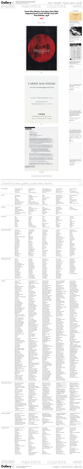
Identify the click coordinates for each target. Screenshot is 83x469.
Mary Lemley (58, 260)
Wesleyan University (73, 420)
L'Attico (43, 342)
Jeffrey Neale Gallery (46, 314)
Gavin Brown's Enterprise (32, 368)
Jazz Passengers (45, 231)
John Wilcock (44, 270)
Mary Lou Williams (59, 242)
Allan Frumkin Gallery (18, 310)
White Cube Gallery (73, 357)
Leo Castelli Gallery (45, 354)
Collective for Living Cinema (33, 431)
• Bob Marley (78, 162)
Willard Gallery (72, 359)
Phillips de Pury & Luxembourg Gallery (61, 335)
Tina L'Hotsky (72, 254)
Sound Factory (58, 448)
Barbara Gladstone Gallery (19, 349)
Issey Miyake (30, 272)
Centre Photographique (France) (20, 404)
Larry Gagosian (45, 275)
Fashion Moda (30, 331)
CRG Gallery (30, 299)
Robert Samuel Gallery (60, 356)
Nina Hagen (58, 250)
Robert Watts (58, 278)
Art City (16, 337)
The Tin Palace (72, 440)
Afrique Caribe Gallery (19, 303)
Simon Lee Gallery (73, 287)
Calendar (30, 207)
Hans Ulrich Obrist (31, 265)
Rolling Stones (72, 229)
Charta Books (17, 449)
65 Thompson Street (18, 288)
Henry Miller (30, 269)
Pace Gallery (58, 318)
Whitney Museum (73, 410)
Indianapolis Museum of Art (33, 405)
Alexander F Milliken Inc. (19, 309)
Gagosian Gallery (31, 351)
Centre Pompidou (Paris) (19, 405)
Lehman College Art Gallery (33, 417)
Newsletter (57, 3)
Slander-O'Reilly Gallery (74, 291)
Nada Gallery (58, 300)
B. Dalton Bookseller (18, 435)
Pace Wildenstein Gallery (60, 319)
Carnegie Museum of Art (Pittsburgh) (19, 401)
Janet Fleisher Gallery (46, 309)
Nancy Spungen (59, 247)
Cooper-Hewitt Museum (19, 410)
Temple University (59, 416)
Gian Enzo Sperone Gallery (33, 371)
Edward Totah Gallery (32, 322)
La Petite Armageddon (32, 226)
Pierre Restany (58, 275)
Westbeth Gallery (73, 355)
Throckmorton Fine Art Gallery (75, 325)
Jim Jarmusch (44, 263)
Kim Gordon (44, 246)
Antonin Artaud (17, 267)
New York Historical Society (61, 409)
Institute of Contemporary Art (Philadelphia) (33, 407)
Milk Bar (43, 225)
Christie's (16, 407)
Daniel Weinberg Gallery (32, 305)
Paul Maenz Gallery (59, 328)
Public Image (58, 435)
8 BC (15, 216)
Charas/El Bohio (17, 448)
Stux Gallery (72, 309)
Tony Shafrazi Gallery (73, 331)
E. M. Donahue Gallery (32, 320)
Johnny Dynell (44, 242)
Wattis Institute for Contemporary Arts (73, 419)
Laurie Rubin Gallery (45, 349)
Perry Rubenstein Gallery (60, 331)
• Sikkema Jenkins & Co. (78, 64)
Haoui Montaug (31, 266)
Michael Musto (58, 264)
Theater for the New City (74, 441)
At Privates (16, 434)
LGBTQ (43, 201)
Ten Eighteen (58, 225)
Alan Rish (16, 261)
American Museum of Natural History (20, 388)
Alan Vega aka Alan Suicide (20, 236)
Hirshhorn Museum (31, 401)
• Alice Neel (71, 117)
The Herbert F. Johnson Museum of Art (61, 419)
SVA (43, 424)
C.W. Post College (18, 416)
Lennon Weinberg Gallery (46, 352)
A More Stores (17, 195)
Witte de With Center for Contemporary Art (74, 363)
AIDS (15, 197)
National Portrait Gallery (60, 302)
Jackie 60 (30, 222)
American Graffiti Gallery (19, 317)
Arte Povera (17, 191)
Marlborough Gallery (46, 377)
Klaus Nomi (44, 247)
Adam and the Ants (18, 231)
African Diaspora (18, 196)
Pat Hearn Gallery (59, 323)
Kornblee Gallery (45, 337)
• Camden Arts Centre (72, 39)
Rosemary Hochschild (73, 231)
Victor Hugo (72, 272)
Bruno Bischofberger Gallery (20, 370)
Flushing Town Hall (31, 446)
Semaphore (58, 375)
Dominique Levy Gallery (32, 313)
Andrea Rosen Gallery (18, 324)
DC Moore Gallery (31, 310)
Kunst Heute (44, 436)
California (30, 195)
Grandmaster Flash (31, 249)
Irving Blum (30, 271)
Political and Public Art (73, 195)
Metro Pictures (44, 439)
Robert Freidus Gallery (60, 352)
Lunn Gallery (44, 366)
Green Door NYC (31, 454)
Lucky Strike (44, 221)
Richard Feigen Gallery (60, 348)
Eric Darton (30, 261)
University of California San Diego (60, 424)
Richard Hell (58, 254)
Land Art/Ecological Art (46, 191)
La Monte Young (45, 250)
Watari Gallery (72, 354)
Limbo (43, 218)
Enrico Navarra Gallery (32, 328)
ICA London (30, 404)
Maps (43, 207)
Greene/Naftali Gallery (32, 376)
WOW (71, 453)
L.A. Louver (44, 344)
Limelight (43, 220)
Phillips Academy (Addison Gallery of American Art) (47, 416)
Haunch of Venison (45, 283)
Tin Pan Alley (72, 217)
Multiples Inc (58, 298)
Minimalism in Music (59, 195)
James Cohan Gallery (46, 306)
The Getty (71, 404)
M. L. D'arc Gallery (45, 368)
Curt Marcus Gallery (32, 301)
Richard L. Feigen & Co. (60, 350)
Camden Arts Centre (18, 398)
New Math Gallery (59, 308)
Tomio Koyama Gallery (74, 330)
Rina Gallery (58, 351)
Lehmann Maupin (45, 350)
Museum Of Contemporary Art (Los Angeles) (61, 385)
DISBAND (30, 233)
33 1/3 (16, 284)
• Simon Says (71, 88)
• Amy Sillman (71, 64)
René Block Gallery (59, 345)
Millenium (44, 440)
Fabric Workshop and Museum (33, 387)
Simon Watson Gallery (73, 288)
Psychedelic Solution (59, 342)
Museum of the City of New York (61, 397)
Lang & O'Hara (45, 347)
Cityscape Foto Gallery (32, 295)
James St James (45, 229)
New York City (58, 198)
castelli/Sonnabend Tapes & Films (33, 284)
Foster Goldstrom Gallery (32, 338)
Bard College (17, 414)
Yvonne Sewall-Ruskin (73, 273)
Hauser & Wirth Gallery (46, 285)
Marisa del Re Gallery (46, 376)
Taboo (71, 242)
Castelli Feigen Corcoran (32, 280)
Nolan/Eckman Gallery (60, 311)
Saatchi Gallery (58, 365)
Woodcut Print (72, 208)
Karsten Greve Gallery (46, 330)
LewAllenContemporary (46, 357)
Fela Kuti (29, 242)
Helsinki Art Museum (32, 400)
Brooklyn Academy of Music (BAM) (19, 369)
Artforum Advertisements (19, 210)
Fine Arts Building (31, 334)
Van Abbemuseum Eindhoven (75, 406)
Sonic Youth (72, 237)
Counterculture (31, 199)
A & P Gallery (17, 295)
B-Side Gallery (17, 346)
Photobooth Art (44, 208)
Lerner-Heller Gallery (46, 355)
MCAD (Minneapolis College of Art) (33, 420)
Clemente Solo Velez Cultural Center (33, 428)
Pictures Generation (73, 188)
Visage (71, 222)
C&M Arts (16, 443)
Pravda (57, 433)
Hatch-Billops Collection (46, 430)
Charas (29, 289)
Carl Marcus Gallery (18, 378)
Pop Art (71, 189)
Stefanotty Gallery (73, 302)
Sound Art (57, 211)
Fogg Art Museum (31, 388)
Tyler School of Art (59, 421)
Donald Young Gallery (32, 314)
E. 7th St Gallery (31, 319)
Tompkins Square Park (73, 444)
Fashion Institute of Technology (20, 423)
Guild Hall (30, 398)
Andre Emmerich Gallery (19, 323)
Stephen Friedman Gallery (74, 306)
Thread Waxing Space (74, 442)
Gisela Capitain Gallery (32, 372)
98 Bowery (78, 466)
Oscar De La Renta (59, 269)
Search (72, 3)
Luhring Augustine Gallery (46, 365)
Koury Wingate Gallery (46, 338)
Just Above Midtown (45, 328)
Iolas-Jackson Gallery (46, 297)
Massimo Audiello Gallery (60, 280)
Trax (70, 446)
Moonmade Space (45, 441)
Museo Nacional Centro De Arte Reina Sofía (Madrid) (47, 405)
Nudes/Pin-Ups (58, 201)
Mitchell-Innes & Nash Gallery (61, 291)
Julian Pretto (44, 326)
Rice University (44, 418)
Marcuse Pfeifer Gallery (46, 371)
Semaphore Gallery (59, 377)
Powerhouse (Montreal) (60, 432)
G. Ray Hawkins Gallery (32, 349)
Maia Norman (44, 278)
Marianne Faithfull (59, 238)
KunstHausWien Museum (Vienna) (46, 386)
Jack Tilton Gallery (45, 305)
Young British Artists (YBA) (74, 192)
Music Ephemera (59, 196)
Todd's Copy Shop (73, 443)
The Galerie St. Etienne (74, 313)
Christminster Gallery (32, 292)
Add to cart (71, 140)
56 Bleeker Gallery (18, 287)
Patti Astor (57, 272)
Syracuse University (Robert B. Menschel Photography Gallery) (61, 414)
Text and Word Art (73, 191)
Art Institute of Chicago (19, 413)
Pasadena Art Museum (74, 385)
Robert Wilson (72, 258)
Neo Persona (58, 305)
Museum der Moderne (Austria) (47, 408)
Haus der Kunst (45, 284)
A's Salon (16, 297)
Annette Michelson (18, 265)
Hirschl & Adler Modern (46, 291)
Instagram (56, 466)
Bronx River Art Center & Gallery (20, 366)
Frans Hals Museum (31, 392)
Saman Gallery (58, 369)
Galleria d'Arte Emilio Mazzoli (33, 358)
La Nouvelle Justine (31, 225)
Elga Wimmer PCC (31, 323)
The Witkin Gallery (73, 320)
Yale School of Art (73, 424)
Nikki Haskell (58, 267)
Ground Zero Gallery (32, 378)
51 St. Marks (17, 285)
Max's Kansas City (45, 223)
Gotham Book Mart (31, 453)
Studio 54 (57, 224)
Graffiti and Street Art (46, 188)
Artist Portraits (17, 200)
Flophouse (30, 445)
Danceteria (30, 217)
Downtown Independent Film (33, 202)
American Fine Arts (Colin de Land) (20, 316)
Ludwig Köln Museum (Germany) (46, 394)
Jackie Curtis (30, 254)
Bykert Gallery (17, 373)
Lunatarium (44, 438)
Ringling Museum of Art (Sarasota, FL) (74, 392)
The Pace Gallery (73, 319)
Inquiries (66, 3)
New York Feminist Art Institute (47, 447)
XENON (71, 224)
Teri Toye (71, 246)
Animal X (16, 237)
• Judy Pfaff (79, 135)
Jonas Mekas (44, 271)
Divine (29, 234)
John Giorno (44, 266)
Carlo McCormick (18, 272)
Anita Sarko (17, 238)
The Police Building (73, 437)
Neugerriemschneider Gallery (61, 306)
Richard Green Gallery (60, 349)
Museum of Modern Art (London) (60, 394)
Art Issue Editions (18, 338)
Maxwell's (44, 224)
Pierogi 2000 (58, 338)
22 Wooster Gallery (18, 283)
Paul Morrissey (58, 273)
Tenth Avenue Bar (59, 452)
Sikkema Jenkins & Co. (73, 286)
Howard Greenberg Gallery (47, 295)
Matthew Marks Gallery (60, 282)
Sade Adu (71, 235)
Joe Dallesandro (45, 234)
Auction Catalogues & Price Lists (20, 212)
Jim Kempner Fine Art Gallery (47, 315)
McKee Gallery (58, 286)
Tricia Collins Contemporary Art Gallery (75, 333)
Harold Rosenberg (31, 267)
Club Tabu (30, 216)
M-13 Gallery (44, 367)
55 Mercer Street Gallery (19, 286)
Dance (29, 200)
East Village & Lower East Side (33, 204)
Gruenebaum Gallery (32, 380)
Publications (31, 6)
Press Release (58, 207)
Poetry (57, 204)
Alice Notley (17, 262)
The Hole (71, 431)
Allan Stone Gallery (18, 311)
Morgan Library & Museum (47, 403)
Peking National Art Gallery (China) (74, 387)
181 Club (16, 217)
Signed (57, 210)
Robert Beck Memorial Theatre (61, 442)
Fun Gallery (30, 348)
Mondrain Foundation (46, 402)
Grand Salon (30, 374)
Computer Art (30, 198)
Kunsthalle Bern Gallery (46, 340)
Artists (77, 6)
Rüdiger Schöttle (59, 364)
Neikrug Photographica (60, 304)
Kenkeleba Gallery (45, 331)
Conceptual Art (17, 192)
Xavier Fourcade (72, 368)
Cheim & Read (30, 290)
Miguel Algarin (58, 266)
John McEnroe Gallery (46, 319)
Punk (70, 196)
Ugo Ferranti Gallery (73, 339)
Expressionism (30, 189)
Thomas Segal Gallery (73, 324)
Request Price (71, 24)
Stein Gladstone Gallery (74, 303)
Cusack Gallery (31, 302)
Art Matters (17, 432)
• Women (70, 65)
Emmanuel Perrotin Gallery (33, 326)
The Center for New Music (60, 453)
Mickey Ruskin (58, 265)
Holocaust (44, 199)
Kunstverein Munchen (46, 389)
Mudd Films (44, 442)
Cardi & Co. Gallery (18, 376)
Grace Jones (30, 247)
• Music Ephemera (72, 163)
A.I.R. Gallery (17, 298)
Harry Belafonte (31, 250)
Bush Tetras (17, 254)
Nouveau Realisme (59, 188)
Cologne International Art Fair (33, 433)
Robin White (72, 260)
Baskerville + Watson (18, 354)
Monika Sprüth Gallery (60, 296)
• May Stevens (76, 137)
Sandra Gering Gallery (60, 372)
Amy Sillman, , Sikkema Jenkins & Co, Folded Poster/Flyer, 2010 (75, 62)
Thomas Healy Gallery (73, 323)
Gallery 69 (30, 361)
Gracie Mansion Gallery (32, 373)
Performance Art (59, 192)
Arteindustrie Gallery (18, 342)
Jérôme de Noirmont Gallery (47, 329)
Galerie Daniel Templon (32, 355)
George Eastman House (32, 393)
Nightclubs (58, 199)
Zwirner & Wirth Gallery (74, 377)
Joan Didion (44, 264)
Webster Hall (72, 223)
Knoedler (43, 335)
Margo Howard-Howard (60, 237)
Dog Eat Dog (30, 236)
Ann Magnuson (17, 240)
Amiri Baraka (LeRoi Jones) (19, 264)
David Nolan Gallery (32, 307)
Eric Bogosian (30, 238)
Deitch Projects (31, 311)
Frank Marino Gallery (32, 342)
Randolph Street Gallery (60, 343)
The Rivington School (73, 199)
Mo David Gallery (59, 292)
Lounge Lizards (58, 233)
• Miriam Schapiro (77, 138)
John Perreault (44, 267)
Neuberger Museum (59, 405)
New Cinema (44, 444)
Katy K (43, 245)
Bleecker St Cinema (18, 438)
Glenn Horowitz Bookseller (33, 452)
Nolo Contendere (59, 312)
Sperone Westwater (73, 296)
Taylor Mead (72, 244)
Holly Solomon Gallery (46, 293)
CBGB (16, 223)
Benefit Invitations (18, 204)
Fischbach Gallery (31, 336)
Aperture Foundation (18, 391)
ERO (29, 440)
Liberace (43, 254)
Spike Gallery (72, 297)
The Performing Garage (74, 436)
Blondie (16, 249)
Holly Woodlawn (31, 251)
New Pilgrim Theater (45, 445)
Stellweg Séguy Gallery (74, 305)
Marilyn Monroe (59, 240)
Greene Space (44, 427)
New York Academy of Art (33, 424)
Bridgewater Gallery (18, 365)
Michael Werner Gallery (60, 288)
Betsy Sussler (17, 246)
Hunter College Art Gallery (33, 416)
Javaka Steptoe (31, 275)
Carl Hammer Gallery (18, 377)
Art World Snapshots (18, 209)
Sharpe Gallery (72, 283)
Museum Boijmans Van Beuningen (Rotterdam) (46, 407)
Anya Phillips (17, 242)
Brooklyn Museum (18, 397)
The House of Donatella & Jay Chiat (75, 433)
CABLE (16, 374)
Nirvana (57, 217)
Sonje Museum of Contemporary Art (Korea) (75, 400)
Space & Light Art (59, 212)
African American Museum (19, 382)
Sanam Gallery (58, 371)
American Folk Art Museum (19, 386)
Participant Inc (44, 452)
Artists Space (17, 343)
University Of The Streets (74, 449)
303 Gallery (17, 292)
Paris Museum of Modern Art (75, 383)
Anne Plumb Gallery (18, 329)
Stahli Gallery (72, 300)
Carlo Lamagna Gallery (19, 379)
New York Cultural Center (60, 408)
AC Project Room (18, 301)
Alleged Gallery (17, 312)
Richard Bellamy (59, 347)
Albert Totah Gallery (18, 305)
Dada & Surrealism (31, 188)
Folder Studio (23, 467)
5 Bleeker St (17, 282)
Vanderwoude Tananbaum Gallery (74, 343)
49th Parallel (17, 293)
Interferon (44, 432)
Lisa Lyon (57, 231)
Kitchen (43, 435)
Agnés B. (16, 258)
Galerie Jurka (30, 356)
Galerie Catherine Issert (32, 352)
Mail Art (43, 203)
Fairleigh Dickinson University (20, 422)
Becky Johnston (17, 269)
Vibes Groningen (73, 451)
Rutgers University (45, 421)
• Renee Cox (77, 87)
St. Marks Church (59, 449)
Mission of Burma (59, 245)
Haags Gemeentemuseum (33, 399)
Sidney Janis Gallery (73, 285)
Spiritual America (73, 298)
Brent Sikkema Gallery (19, 364)
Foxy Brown (30, 245)
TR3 (70, 218)
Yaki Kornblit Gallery (73, 370)
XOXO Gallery (72, 369)
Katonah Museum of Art (46, 382)
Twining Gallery (72, 335)
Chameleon (17, 447)
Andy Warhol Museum (19, 390)
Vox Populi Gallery (73, 348)
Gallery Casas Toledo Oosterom (34, 363)
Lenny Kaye (44, 253)
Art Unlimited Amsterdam (19, 340)
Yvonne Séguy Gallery (73, 373)
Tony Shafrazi (72, 271)
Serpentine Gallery (73, 282)
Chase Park (17, 450)
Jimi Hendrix (44, 233)
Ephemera (8, 6)
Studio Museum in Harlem (74, 403)
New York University (45, 413)
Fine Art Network (31, 443)
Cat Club (16, 222)
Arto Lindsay (17, 244)
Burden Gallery (17, 371)
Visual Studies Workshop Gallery (75, 346)
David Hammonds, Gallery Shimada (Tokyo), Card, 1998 (74, 22)
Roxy (57, 222)
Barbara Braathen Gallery (19, 348)
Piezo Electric (58, 339)
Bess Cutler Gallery (18, 357)
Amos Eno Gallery (18, 320)
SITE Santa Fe (72, 398)
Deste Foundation (31, 383)
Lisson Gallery (44, 359)
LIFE (43, 217)
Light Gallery (44, 358)
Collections (56, 6)
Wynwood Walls (72, 367)
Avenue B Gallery (18, 345)
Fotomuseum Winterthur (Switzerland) (32, 390)
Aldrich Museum (17, 385)
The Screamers (72, 251)
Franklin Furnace (31, 449)
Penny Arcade (58, 253)
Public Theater (58, 436)
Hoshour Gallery (45, 294)
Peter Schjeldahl (59, 274)
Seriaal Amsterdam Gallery (61, 380)
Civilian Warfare (31, 296)
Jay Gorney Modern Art (46, 312)
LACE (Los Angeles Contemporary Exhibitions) (47, 346)
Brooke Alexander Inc (18, 367)
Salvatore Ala (58, 368)
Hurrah (29, 221)
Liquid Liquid (58, 229)
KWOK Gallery (44, 341)
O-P (43, 449)
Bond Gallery (17, 363)
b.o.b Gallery (17, 347)
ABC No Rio (17, 300)
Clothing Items (30, 209)
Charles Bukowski (18, 274)
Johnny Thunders (45, 243)
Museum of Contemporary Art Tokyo (61, 387)
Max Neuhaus (58, 243)
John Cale (44, 235)
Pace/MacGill (58, 320)
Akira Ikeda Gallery (18, 304)
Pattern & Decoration (59, 191)
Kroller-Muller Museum (46, 383)
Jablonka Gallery (45, 302)
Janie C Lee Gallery (45, 310)
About (50, 3)
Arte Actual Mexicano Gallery (20, 341)
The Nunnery (72, 317)
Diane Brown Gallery (32, 312)
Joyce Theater (44, 433)
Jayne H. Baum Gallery (46, 313)
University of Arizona (59, 422)
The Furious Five (72, 247)
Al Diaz (16, 235)
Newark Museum (59, 410)
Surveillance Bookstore (60, 451)
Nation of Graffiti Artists (46, 443)
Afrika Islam (17, 234)
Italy (43, 200)
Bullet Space (17, 441)
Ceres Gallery (30, 288)
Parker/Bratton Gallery (60, 322)
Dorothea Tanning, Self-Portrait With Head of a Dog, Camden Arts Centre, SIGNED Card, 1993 (75, 37)
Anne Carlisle (17, 241)
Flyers (29, 212)
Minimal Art (44, 192)
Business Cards (17, 213)
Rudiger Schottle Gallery (60, 363)
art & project (17, 334)
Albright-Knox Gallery (18, 383)
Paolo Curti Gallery (59, 321)
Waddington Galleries (73, 351)
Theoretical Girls (72, 253)
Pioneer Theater (58, 430)
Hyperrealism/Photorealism (47, 189)
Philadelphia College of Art (47, 414)
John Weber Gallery (45, 321)
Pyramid (57, 221)
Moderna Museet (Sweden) (47, 399)
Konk (43, 249)
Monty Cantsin (58, 246)
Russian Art (72, 197)
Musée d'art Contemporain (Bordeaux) (60, 400)
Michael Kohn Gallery (59, 287)
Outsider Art (58, 189)
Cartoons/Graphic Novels (33, 208)
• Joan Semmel (76, 118)
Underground (72, 221)
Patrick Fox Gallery (59, 324)
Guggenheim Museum (32, 397)
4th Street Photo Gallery (19, 294)
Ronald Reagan (72, 261)
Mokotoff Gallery (59, 294)
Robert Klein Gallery (59, 354)
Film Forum (30, 442)
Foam (29, 337)
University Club (72, 447)
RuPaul (71, 234)
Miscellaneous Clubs (45, 226)
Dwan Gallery (30, 316)
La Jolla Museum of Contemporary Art (45, 391)
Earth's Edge (30, 436)
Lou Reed (57, 232)
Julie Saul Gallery (45, 327)
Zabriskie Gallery (73, 374)
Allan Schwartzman (18, 263)
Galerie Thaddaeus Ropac (33, 357)
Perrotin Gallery (58, 330)
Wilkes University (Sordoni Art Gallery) (75, 422)
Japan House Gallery (46, 311)
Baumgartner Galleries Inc (19, 355)
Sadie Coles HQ (58, 366)
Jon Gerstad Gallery (45, 322)
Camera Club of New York (19, 399)
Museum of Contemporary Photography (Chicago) (60, 392)
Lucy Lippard (44, 276)
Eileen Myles (30, 260)
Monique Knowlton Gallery (60, 297)
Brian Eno (16, 251)
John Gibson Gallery (45, 317)
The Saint (57, 226)
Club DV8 (16, 226)
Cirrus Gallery (30, 294)
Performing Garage (59, 428)
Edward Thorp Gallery (32, 321)
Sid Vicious (71, 236)
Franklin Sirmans (31, 263)
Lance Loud (44, 252)
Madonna (57, 235)
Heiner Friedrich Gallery (46, 287)
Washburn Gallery (73, 353)
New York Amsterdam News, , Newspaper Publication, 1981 (75, 160)
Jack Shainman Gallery (46, 304)
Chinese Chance (17, 451)
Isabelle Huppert (31, 253)
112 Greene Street (18, 289)
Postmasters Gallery (59, 340)
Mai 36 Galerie (44, 369)
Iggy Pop (29, 252)
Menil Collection (45, 395)
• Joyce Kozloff (74, 135)
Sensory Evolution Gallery (60, 378)
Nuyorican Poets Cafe (46, 448)
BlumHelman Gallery (18, 361)
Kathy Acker (44, 273)
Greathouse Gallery (31, 375)
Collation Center (31, 429)
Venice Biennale (72, 450)
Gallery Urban (30, 365)
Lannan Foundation (45, 392)
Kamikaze (30, 223)
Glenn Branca (30, 246)
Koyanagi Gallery (45, 339)
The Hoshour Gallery (73, 315)
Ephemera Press (67, 466)
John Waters (44, 241)
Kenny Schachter (45, 274)
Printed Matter (58, 434)
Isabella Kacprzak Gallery (46, 298)
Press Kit (43, 213)
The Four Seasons (73, 430)
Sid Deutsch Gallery (73, 284)
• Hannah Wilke (71, 118)
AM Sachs (16, 313)
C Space (16, 442)
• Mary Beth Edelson (76, 136)
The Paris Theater (73, 435)
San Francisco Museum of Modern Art (74, 394)
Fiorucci (29, 444)
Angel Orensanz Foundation (20, 427)
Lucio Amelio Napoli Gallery (47, 364)
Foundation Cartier (31, 391)
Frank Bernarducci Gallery (33, 341)
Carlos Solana (17, 273)
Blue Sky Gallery (17, 360)
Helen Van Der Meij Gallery (47, 289)
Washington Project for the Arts (75, 452)
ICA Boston (30, 402)
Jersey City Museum (31, 410)
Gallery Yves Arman (31, 366)
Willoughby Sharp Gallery (74, 360)
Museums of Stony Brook (60, 398)
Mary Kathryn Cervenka (60, 241)
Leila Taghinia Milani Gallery (47, 351)
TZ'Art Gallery (72, 336)
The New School (59, 420)
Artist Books (17, 211)
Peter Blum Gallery (59, 332)
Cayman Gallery (31, 285)
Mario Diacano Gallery (46, 375)
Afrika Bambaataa (18, 233)
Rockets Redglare (59, 255)
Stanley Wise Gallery (73, 301)
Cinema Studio (17, 452)
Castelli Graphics (31, 282)
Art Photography (18, 189)
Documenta (30, 435)
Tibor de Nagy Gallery (74, 326)
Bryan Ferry (17, 252)
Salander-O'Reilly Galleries (60, 367)
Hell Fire (29, 220)
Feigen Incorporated (32, 333)
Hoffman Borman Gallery (46, 292)
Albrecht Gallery (18, 306)
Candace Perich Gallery (19, 375)
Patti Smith (58, 252)
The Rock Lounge (73, 438)
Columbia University (18, 421)
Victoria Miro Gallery (73, 344)
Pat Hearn (57, 270)
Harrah (29, 218)
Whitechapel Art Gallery (74, 358)
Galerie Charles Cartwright (33, 354)
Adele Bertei (17, 232)
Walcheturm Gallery (73, 352)
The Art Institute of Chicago (60, 417)
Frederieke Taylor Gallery (32, 345)
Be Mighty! (16, 436)
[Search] (41, 184)
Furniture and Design (46, 197)
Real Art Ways (58, 439)
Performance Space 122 (60, 427)
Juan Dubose (44, 272)
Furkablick (30, 450)
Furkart (29, 451)
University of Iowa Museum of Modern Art (75, 414)
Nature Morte (58, 303)
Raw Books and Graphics (60, 438)
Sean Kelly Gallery (59, 374)
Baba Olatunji (17, 245)
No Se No (57, 310)
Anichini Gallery (17, 328)
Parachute (44, 451)
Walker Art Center (73, 409)
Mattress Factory (59, 283)
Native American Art (59, 197)
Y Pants (71, 255)
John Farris (44, 265)
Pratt (43, 417)
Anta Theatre (17, 428)
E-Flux (29, 317)
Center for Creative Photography (20, 403)
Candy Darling (17, 255)
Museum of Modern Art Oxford (61, 395)
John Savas (44, 238)
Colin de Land (17, 278)
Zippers (71, 226)
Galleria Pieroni (31, 359)
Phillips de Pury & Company (74, 388)
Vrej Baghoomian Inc (73, 350)
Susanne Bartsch (72, 266)
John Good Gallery (45, 318)
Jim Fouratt (44, 262)
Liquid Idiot (44, 255)
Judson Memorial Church (46, 434)
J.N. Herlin (44, 301)
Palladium (57, 218)
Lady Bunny (44, 251)
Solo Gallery (72, 293)
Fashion (43, 195)
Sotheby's (71, 401)
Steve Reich (72, 240)
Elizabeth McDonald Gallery (33, 324)
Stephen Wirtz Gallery (73, 308)
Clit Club (16, 224)
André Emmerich (18, 326)
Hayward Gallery (45, 286)
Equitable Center (31, 438)
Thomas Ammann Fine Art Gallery (74, 322)
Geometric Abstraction (32, 192)
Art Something (17, 339)
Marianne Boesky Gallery (46, 374)
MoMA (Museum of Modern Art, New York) (47, 401)
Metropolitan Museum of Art (47, 396)
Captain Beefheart (31, 229)
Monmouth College (31, 422)
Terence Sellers (72, 245)
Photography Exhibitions (46, 209)
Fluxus (29, 191)
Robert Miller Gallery (59, 355)
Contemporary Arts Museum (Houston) (20, 409)
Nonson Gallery (58, 313)
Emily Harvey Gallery (32, 325)
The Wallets (72, 252)
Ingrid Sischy (30, 270)
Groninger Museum (31, 395)
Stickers (71, 207)
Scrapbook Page (59, 209)
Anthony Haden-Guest (19, 266)
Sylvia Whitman (72, 267)
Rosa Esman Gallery (59, 360)
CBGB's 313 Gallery (31, 286)
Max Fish (57, 284)
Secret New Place (59, 443)
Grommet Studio (31, 377)
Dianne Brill (30, 232)
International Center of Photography (32, 409)
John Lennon (44, 236)
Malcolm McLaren (59, 236)
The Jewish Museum (73, 405)
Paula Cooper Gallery (59, 329)
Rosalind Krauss (72, 262)
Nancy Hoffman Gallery (60, 301)
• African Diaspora (72, 23)
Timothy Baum (72, 270)
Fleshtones (30, 244)
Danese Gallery (31, 303)
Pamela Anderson (59, 251)
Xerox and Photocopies (74, 209)
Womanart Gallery (73, 365)
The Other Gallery (73, 318)
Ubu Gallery (72, 338)
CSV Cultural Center (31, 382)
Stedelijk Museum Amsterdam (75, 402)
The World (71, 216)
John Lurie (44, 237)
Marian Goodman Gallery (46, 373)
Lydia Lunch (58, 234)
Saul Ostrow (72, 263)
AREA (16, 218)
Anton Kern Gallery (18, 332)
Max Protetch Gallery (59, 285)
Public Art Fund (72, 389)
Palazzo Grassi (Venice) (74, 382)
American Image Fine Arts (19, 319)
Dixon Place (30, 434)
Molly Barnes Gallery (59, 295)
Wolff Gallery (72, 364)
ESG (29, 240)
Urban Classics (72, 340)
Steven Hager (72, 265)
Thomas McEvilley (73, 269)
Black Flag (16, 247)
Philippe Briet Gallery (59, 333)
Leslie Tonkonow (45, 356)
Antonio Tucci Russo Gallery (19, 333)
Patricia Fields (58, 271)
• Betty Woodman (72, 134)
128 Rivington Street (18, 291)
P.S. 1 (56, 317)
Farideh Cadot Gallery (32, 330)
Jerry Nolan (44, 232)
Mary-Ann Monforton (59, 261)
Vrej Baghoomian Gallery (74, 349)
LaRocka (43, 216)
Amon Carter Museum (18, 389)
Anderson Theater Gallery (19, 322)
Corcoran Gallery (31, 298)
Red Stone (57, 440)
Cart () (79, 3)
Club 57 (16, 225)
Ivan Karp (30, 273)
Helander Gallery (45, 288)
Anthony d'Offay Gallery (19, 331)
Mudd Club (58, 216)
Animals (16, 198)
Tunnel (71, 220)
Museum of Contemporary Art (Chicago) (61, 383)
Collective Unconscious (32, 432)
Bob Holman (17, 270)
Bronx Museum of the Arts (19, 396)
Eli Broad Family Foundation (33, 386)
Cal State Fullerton (18, 417)
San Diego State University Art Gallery (47, 423)
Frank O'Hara (30, 262)
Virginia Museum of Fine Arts (75, 408)
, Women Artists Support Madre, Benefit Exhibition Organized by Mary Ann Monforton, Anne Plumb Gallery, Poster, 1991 (75, 131)
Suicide (71, 241)
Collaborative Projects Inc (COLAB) (32, 197)
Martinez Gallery (45, 378)
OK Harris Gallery (59, 315)
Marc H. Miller (58, 258)
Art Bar (16, 336)
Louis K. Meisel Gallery (46, 363)
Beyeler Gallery (17, 359)
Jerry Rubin (44, 261)
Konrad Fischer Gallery (46, 336)
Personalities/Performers (60, 203)
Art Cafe (16, 431)
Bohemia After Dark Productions (20, 440)
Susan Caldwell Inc (73, 310)
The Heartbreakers (73, 249)
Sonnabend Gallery (73, 294)
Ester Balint (30, 241)
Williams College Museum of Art (75, 423)
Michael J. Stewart (59, 263)
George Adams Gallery (32, 369)
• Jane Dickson (77, 134)
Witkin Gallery (72, 361)
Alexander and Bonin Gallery (20, 308)
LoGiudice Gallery (45, 361)
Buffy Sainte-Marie (18, 253)
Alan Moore (17, 260)
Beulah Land (17, 221)
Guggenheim (30, 396)
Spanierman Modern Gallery (75, 295)
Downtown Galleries (31, 201)
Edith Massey (30, 237)
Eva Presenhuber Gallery (32, 329)
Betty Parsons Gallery (18, 358)
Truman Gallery (72, 334)
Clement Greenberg (18, 276)
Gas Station (44, 198)
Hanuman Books (45, 428)
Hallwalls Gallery (45, 282)
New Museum (58, 407)
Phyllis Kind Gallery (59, 337)
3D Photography (17, 207)
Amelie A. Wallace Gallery (19, 314)
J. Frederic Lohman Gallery (47, 300)
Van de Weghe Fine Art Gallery (75, 341)
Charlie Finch (17, 275)
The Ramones (72, 250)
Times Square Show (73, 200)
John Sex (43, 240)
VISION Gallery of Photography (75, 345)
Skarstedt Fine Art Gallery (74, 289)
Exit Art (29, 441)
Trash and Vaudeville (73, 445)
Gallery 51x (30, 360)
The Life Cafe (72, 434)
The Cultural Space (73, 427)
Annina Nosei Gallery (18, 330)
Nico (57, 249)
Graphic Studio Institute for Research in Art (33, 414)
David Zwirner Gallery (32, 308)
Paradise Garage (59, 220)
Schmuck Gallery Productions (61, 373)
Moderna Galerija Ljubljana (61, 293)
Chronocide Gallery (31, 293)
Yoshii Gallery (72, 371)
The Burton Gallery (73, 312)
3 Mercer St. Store (18, 280)
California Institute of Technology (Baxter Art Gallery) (20, 419)
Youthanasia (72, 225)
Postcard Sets (44, 211)
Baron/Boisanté (17, 351)
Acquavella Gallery (18, 302)
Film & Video (30, 211)
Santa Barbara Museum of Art (75, 395)
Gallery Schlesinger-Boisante (33, 364)
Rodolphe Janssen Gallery (60, 357)
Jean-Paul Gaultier (31, 276)
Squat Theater (58, 223)
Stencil (57, 213)
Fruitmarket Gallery (31, 347)
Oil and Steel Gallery (59, 314)
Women (71, 201)
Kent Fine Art (44, 332)
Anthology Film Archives (19, 430)
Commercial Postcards (32, 210)
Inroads (43, 431)
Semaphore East (59, 376)
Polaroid (43, 210)
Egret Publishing (31, 437)
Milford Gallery (58, 289)
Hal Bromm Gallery (45, 280)
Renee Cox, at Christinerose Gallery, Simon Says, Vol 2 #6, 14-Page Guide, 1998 (75, 85)
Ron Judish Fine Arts (59, 358)
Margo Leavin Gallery (46, 372)
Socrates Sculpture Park (60, 444)
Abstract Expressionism (19, 188)
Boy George (17, 250)
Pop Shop (57, 431)
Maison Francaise (31, 418)
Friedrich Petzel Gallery (32, 346)
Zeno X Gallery (72, 376)
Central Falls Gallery (32, 287)
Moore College (31, 423)
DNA (29, 235)
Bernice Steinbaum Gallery (19, 356)
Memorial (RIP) (44, 204)
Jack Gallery (44, 303)
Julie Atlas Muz (44, 244)
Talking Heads (72, 243)
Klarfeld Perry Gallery (46, 333)
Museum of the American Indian (61, 396)
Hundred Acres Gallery (46, 296)
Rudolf (71, 232)
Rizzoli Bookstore (59, 441)
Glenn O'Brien (30, 264)
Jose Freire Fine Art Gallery (47, 323)
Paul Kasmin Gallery (59, 327)
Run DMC (71, 233)
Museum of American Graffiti (47, 409)
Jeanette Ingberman (32, 278)
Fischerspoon (30, 243)
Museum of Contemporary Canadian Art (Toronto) (60, 389)
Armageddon (17, 220)
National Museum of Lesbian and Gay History (61, 404)
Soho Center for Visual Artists (61, 445)
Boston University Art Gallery (20, 415)
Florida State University (19, 424)
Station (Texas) (58, 450)
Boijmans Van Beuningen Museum (19, 394)
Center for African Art (18, 402)
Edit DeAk (30, 258)
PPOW (57, 341)
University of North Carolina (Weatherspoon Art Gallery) (75, 417)
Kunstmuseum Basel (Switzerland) (45, 388)
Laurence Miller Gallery (46, 348)
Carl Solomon (17, 271)
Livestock (43, 360)
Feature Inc (30, 332)
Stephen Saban (72, 238)
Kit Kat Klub (30, 224)
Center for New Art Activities (20, 445)
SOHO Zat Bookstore (59, 447)
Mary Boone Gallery (45, 380)
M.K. (43, 222)
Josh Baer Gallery (45, 324)
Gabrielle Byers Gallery (32, 350)
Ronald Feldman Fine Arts (60, 359)
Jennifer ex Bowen (45, 260)
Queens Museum (73, 390)
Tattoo (71, 198)
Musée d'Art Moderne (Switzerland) (60, 402)
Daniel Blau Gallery (31, 304)
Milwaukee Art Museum (46, 397)
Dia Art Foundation (31, 385)
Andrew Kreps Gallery (18, 325)
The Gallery (72, 314)
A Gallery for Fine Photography (20, 296)
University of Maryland (74, 415)
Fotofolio (29, 339)
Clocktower (30, 297)
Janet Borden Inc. (45, 308)
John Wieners (44, 269)
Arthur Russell (17, 243)
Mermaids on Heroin (59, 244)
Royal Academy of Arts (46, 419)
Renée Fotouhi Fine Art (60, 346)
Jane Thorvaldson (31, 274)
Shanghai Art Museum (73, 396)
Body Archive (17, 439)
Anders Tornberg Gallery (19, 321)
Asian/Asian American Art (19, 201)
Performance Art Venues (46, 453)
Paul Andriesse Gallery (60, 326)
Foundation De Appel (32, 447)
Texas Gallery (72, 311)
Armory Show (17, 392)
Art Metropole (17, 433)
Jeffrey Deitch (44, 258)
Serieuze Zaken (72, 280)
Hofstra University (31, 415)
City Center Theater (18, 453)
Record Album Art (59, 208)
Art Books (16, 208)
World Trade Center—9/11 (74, 203)
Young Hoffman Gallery (74, 372)
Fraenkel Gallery (31, 340)
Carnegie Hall (17, 444)
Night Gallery (58, 309)
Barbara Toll (17, 350)
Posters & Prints (44, 212)
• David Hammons (78, 23)
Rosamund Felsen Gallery (60, 361)
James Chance (31, 255)
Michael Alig (58, 262)
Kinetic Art (30, 213)
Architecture (17, 199)
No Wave (57, 200)
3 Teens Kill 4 (17, 229)
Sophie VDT (72, 264)
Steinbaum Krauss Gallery (74, 304)
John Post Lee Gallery (46, 320)
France (43, 196)
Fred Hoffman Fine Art (32, 343)
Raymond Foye (58, 276)
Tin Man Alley (72, 329)
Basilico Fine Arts (18, 352)
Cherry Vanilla (30, 231)
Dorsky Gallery (31, 315)
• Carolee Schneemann (77, 117)
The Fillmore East (73, 428)
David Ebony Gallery (32, 306)
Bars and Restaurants (18, 203)
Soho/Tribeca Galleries (74, 292)
